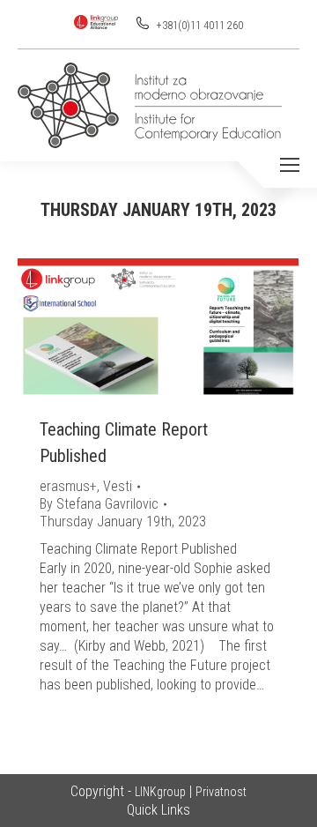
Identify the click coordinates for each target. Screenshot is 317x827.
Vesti (117, 486)
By (99, 503)
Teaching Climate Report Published (124, 442)
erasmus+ (68, 486)
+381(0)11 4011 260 (198, 25)
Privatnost (221, 792)
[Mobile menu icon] (289, 165)
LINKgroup (160, 792)
